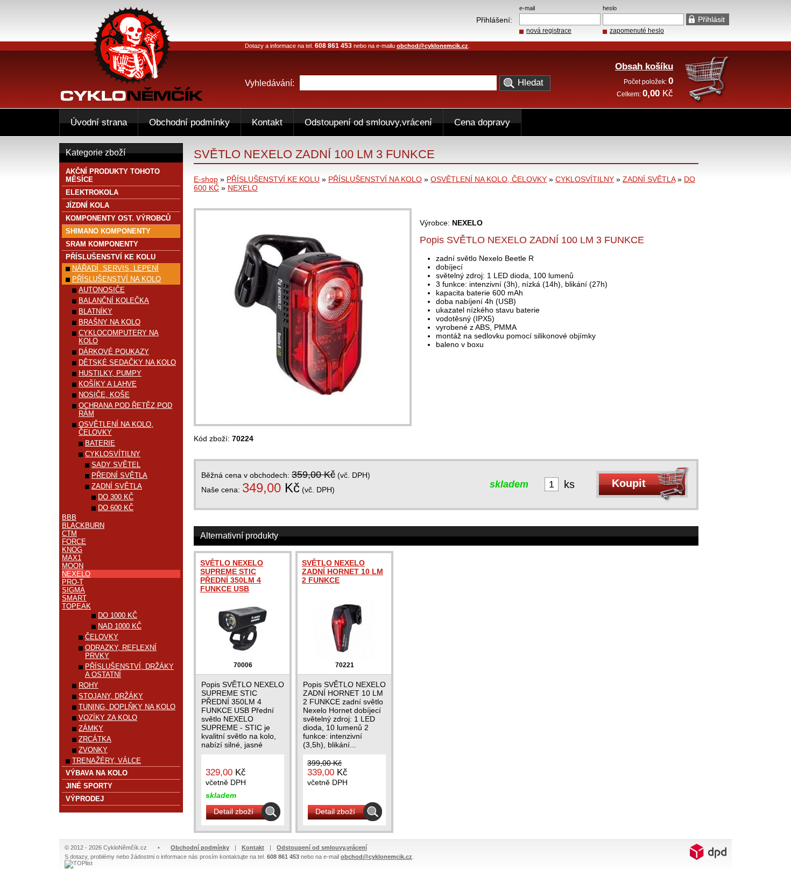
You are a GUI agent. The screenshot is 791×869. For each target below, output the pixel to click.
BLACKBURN (83, 525)
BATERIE (100, 443)
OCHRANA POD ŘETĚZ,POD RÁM (125, 409)
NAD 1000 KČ (120, 626)
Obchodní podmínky (189, 122)
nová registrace (548, 30)
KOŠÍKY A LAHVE (108, 384)
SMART (74, 598)
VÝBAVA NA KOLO (97, 773)
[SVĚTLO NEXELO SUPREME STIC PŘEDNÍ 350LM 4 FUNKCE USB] (243, 656)
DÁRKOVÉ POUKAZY (114, 352)
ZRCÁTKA (95, 739)
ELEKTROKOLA (92, 192)
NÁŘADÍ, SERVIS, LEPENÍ (115, 268)
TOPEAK (76, 606)
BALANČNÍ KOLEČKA (114, 300)
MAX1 (71, 558)
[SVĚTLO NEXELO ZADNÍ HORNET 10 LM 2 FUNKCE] (344, 656)
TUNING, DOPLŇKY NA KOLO (127, 707)
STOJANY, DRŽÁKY (111, 696)
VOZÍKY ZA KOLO (108, 717)
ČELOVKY (101, 637)
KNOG (72, 550)
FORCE (74, 542)
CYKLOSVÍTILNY (584, 179)
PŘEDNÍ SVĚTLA (119, 475)
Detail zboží (233, 811)
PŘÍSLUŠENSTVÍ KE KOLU (273, 179)
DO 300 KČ (115, 497)
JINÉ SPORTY (89, 786)
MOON (72, 566)
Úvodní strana (98, 122)
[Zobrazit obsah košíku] (708, 101)
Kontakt (267, 122)
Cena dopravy (482, 122)
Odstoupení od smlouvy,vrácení (368, 122)
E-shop (206, 179)
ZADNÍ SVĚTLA (649, 179)
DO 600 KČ (115, 508)
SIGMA (73, 590)
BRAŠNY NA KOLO (109, 322)
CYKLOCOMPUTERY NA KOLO (119, 337)
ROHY (88, 685)
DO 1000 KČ (117, 615)
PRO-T (72, 582)
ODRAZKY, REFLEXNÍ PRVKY (121, 652)
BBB (69, 517)
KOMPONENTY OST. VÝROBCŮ (118, 218)
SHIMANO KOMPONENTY (108, 231)
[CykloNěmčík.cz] (131, 98)
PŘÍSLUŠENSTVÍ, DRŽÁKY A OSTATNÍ (129, 670)
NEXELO (243, 187)
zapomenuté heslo (637, 30)
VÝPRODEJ (85, 799)
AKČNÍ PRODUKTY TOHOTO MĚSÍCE (113, 175)
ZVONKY (93, 750)
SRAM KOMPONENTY (102, 244)
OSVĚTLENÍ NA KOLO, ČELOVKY (488, 179)
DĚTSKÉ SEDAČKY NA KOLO (127, 362)
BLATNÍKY (95, 311)
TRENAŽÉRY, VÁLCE (106, 761)
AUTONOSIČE (102, 290)
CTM (69, 533)
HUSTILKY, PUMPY (110, 373)
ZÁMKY (91, 728)
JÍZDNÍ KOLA (87, 205)
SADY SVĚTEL (115, 465)
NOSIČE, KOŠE (104, 395)
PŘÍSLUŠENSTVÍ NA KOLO (375, 179)
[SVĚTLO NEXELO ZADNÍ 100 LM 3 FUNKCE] (302, 421)
